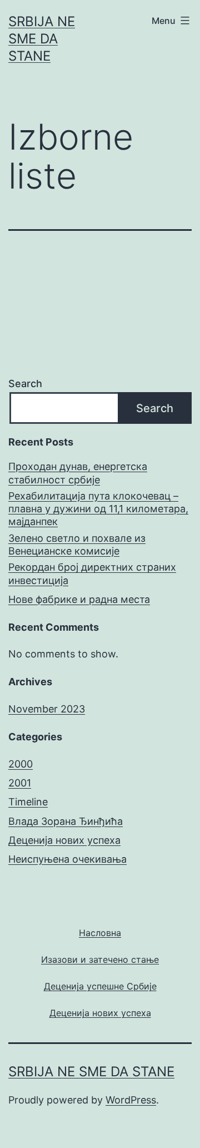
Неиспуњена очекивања (67, 859)
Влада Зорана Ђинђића (65, 821)
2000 (20, 764)
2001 (19, 783)
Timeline (28, 802)
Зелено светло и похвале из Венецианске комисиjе (77, 544)
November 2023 (46, 709)
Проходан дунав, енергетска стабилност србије (77, 473)
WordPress (131, 1100)
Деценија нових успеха (64, 840)
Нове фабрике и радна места (79, 599)
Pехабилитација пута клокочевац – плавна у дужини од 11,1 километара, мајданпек (98, 509)
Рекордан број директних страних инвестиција (92, 573)
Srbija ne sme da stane (41, 38)
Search (25, 383)
